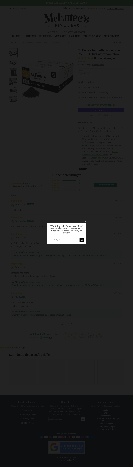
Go (82, 240)
